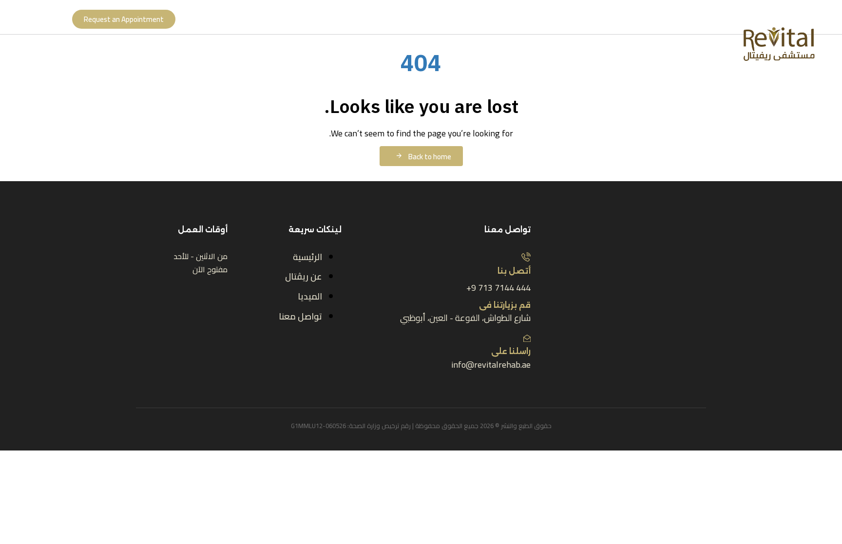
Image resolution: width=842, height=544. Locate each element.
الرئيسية (307, 257)
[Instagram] (441, 382)
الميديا (310, 296)
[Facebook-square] (467, 382)
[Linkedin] (415, 382)
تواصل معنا (300, 316)
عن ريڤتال (303, 276)
